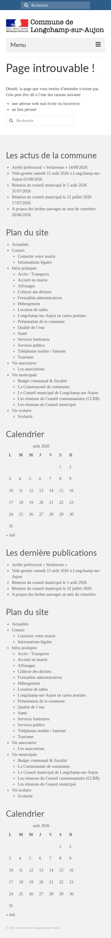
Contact (18, 250)
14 (51, 490)
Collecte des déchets (34, 292)
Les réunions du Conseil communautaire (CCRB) (59, 398)
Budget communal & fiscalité (42, 381)
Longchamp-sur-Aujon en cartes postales (52, 315)
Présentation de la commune (41, 321)
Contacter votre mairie (36, 256)
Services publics (31, 345)
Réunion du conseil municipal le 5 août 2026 (49, 185)
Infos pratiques (24, 268)
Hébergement (29, 304)
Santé (22, 333)
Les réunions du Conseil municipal (47, 404)
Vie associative (24, 363)
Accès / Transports (33, 274)
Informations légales (35, 262)
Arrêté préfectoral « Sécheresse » (39, 167)
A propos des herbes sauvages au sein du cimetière (54, 209)
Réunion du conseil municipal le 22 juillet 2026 (51, 197)
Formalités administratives (40, 298)
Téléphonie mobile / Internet (42, 351)
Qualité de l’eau (31, 327)
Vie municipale (24, 375)
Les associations (31, 369)
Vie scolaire (21, 410)
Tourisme (25, 357)
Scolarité (25, 416)
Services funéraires (33, 339)
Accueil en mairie (32, 280)
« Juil (10, 535)
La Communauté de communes (44, 387)
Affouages (26, 286)
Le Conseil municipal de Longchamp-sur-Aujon (58, 393)
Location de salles (33, 310)
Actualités (20, 244)
